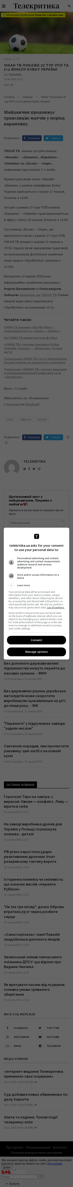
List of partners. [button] (55, 607)
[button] (37, 585)
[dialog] (36, 594)
